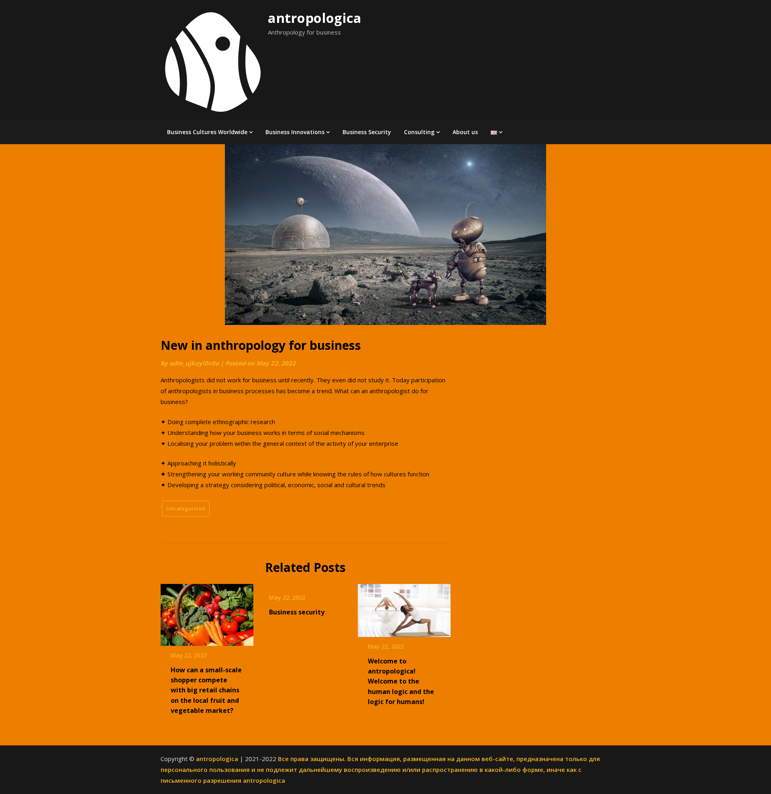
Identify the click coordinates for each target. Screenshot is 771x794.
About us (465, 132)
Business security (296, 612)
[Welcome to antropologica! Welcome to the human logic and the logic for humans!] (404, 608)
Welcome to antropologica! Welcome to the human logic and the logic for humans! (401, 681)
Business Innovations (294, 132)
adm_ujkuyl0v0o (194, 363)
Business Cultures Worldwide (207, 132)
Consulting (419, 132)
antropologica (314, 18)
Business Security (367, 132)
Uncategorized (185, 508)
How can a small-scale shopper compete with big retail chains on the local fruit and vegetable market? (206, 690)
